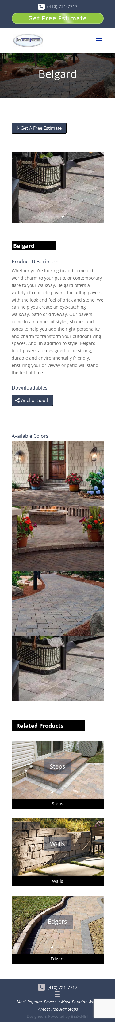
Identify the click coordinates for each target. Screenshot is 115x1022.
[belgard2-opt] (58, 221)
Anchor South (35, 400)
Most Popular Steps (59, 1009)
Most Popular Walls (80, 1002)
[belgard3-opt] (58, 635)
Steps (57, 766)
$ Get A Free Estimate (39, 128)
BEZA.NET (79, 1016)
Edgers (57, 921)
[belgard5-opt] (58, 505)
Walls (57, 844)
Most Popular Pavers (36, 1002)
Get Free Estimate (57, 18)
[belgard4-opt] (58, 570)
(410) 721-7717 (62, 6)
